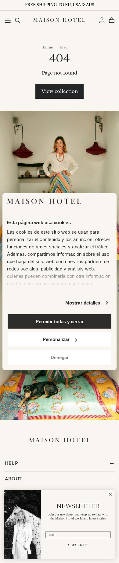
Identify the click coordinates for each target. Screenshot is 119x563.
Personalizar (56, 339)
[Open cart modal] (111, 20)
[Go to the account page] (102, 20)
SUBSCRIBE (78, 545)
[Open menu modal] (7, 20)
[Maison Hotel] (59, 20)
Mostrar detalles (82, 302)
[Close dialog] (110, 495)
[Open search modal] (17, 20)
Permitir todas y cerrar (60, 321)
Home (48, 47)
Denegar (60, 357)
